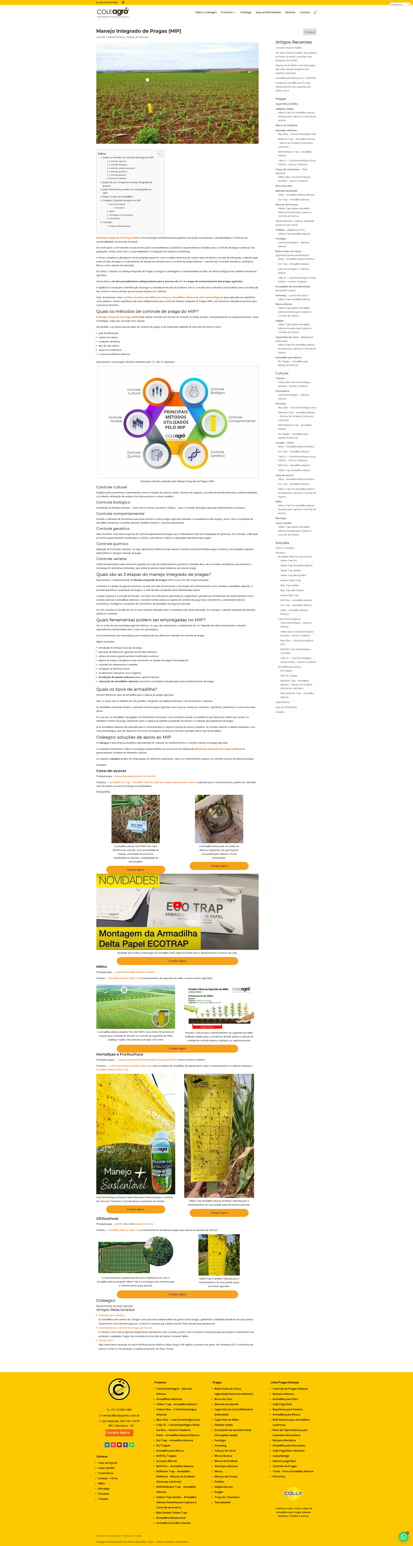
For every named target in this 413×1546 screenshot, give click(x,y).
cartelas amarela (133, 297)
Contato (305, 12)
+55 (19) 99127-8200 (108, 2)
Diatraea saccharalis (144, 776)
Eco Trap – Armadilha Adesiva (293, 199)
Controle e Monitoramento (110, 37)
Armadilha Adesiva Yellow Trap (125, 978)
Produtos (227, 12)
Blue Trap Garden (289, 585)
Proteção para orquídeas (112, 1315)
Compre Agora (118, 1432)
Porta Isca (279, 1476)
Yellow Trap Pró (288, 560)
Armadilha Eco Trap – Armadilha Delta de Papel (134, 782)
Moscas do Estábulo (183, 1476)
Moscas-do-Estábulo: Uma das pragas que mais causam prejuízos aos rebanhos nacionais (296, 69)
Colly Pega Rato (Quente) (289, 1450)
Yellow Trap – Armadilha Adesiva (176, 1404)
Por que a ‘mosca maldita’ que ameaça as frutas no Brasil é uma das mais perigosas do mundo (296, 56)
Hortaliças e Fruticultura (121, 214)
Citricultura (114, 218)
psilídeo (119, 1223)
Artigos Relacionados (120, 226)
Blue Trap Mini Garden (292, 590)
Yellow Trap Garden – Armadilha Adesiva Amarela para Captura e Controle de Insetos (176, 1502)
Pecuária (103, 1493)
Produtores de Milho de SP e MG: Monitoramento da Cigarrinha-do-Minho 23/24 (293, 86)
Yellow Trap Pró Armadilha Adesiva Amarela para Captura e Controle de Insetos (297, 116)
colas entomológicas (211, 297)
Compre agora (135, 869)
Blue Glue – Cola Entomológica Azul (297, 134)
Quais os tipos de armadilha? (118, 196)
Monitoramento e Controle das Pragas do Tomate (125, 1327)
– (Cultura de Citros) (292, 295)
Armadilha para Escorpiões (289, 1445)
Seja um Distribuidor (268, 12)
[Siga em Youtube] (119, 1444)
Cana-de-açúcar (117, 204)
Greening (220, 1445)
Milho (112, 211)
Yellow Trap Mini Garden (293, 575)
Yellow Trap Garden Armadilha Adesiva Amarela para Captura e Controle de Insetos (295, 212)
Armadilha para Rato (285, 1399)
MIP (136, 237)
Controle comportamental (122, 168)
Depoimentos (283, 702)
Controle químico (117, 174)
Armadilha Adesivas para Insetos (295, 556)
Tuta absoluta (147, 1059)
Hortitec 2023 (106, 1340)
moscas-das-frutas (166, 1059)
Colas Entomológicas (289, 619)
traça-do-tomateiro (128, 1059)
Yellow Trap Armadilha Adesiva (294, 233)
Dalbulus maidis (145, 972)
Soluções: (120, 207)
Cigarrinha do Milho (227, 1419)
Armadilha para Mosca (290, 666)
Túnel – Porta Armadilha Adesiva (293, 1471)
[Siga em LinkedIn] (107, 1444)
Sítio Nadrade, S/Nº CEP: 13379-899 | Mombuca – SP (121, 1423)
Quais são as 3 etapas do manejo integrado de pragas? (127, 184)
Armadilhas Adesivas (169, 1399)
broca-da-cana (123, 776)
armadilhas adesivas (184, 297)
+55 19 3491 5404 (121, 1409)
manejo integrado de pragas (179, 574)
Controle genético (118, 171)
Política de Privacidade (108, 1535)
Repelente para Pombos (288, 1409)
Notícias (290, 12)
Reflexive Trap (165, 1471)
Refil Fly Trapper (288, 675)
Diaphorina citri (144, 1223)
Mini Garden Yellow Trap (171, 1512)
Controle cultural (117, 161)
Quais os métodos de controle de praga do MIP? (128, 157)
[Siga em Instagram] (113, 1444)
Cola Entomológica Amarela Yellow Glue (131, 1065)
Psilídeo (219, 1481)
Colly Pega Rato (282, 1404)
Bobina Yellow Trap (290, 580)
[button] (403, 1536)
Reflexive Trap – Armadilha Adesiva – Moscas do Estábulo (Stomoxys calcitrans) (296, 416)
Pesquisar (310, 32)
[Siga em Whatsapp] (131, 1444)
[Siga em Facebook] (125, 1444)
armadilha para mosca (157, 297)
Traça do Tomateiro (227, 1497)
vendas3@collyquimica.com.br (121, 1415)
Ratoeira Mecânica (284, 1440)
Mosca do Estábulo (226, 1461)
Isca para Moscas (166, 1461)
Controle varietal (117, 178)
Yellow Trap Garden (290, 570)
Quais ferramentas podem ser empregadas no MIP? (127, 191)
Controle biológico (118, 164)
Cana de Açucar (107, 1463)
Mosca (218, 1471)
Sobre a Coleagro (206, 12)
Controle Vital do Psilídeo (289, 47)
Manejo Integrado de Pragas (115, 237)
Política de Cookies (132, 1535)
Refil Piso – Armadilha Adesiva (294, 465)
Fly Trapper (286, 670)
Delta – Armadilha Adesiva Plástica (296, 194)
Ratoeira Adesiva (283, 1394)
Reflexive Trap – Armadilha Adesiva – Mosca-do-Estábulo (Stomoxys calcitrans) (296, 142)
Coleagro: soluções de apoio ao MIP (122, 200)
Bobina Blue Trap (289, 595)
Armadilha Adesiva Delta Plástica (179, 782)
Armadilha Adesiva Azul (170, 1518)
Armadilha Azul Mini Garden (173, 1523)
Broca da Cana (223, 1399)
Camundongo (281, 1456)
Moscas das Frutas (226, 1476)
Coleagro (107, 222)
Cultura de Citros (225, 1450)
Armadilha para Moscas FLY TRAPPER (295, 78)
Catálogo (246, 12)
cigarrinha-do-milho (125, 972)
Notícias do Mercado (137, 37)
